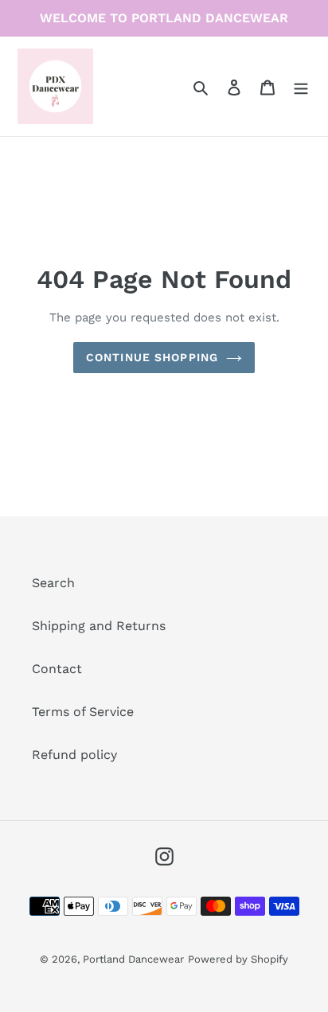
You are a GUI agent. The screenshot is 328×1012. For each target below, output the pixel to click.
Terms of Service (83, 711)
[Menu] (301, 86)
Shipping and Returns (99, 625)
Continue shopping (152, 357)
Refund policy (74, 754)
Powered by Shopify (238, 959)
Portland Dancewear (133, 959)
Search (53, 582)
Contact (57, 668)
